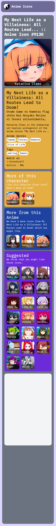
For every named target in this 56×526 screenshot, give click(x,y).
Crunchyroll (16, 161)
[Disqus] (28, 409)
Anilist (11, 165)
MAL (22, 165)
